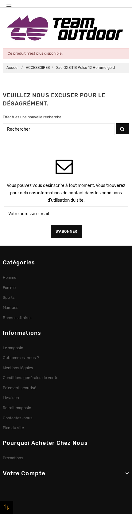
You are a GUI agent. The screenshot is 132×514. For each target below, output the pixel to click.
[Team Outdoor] (66, 27)
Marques (11, 307)
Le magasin (13, 348)
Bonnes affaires (17, 317)
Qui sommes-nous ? (21, 357)
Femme (9, 287)
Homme (10, 277)
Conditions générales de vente (30, 377)
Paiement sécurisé (20, 388)
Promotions (13, 458)
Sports (9, 297)
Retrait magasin (17, 407)
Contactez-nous (18, 418)
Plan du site (13, 427)
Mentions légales (18, 368)
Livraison (11, 397)
